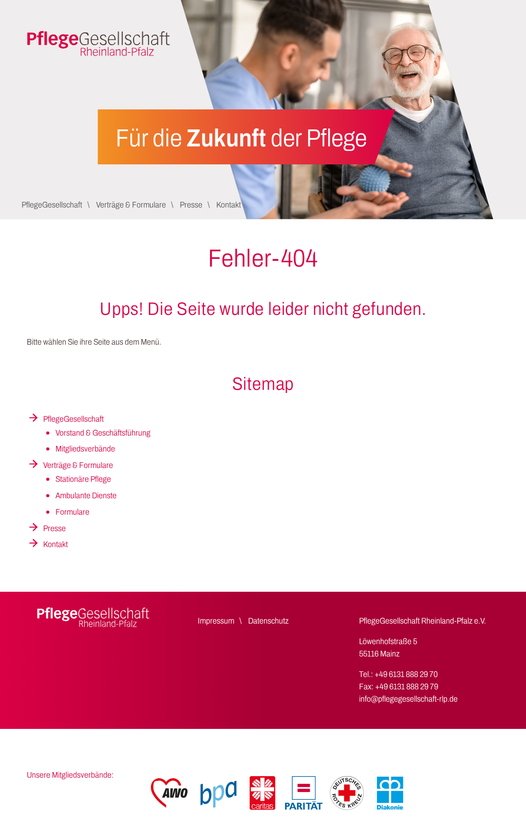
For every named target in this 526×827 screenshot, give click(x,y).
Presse (191, 204)
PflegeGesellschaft (52, 204)
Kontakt (228, 204)
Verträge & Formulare (131, 204)
